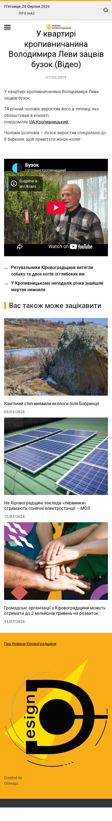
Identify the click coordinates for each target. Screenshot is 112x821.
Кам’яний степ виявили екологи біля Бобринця (51, 403)
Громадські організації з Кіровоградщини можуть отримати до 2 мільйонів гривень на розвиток (55, 610)
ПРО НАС (27, 13)
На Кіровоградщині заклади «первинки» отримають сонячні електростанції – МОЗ (47, 505)
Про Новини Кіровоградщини (30, 644)
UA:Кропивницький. (49, 121)
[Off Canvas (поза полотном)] (7, 27)
